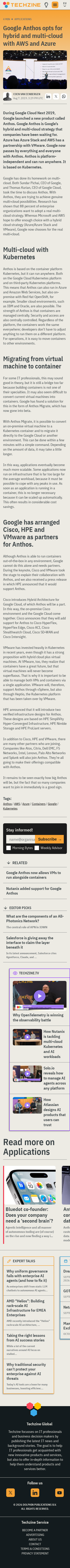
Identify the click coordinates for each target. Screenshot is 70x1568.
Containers (39, 804)
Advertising (35, 1535)
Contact (35, 1544)
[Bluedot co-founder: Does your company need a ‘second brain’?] (30, 1185)
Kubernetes (10, 808)
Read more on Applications (29, 1146)
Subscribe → (50, 839)
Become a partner (35, 1530)
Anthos (7, 804)
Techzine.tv (29, 973)
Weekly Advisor (51, 848)
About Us (35, 1539)
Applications (23, 19)
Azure (26, 804)
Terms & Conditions (35, 1549)
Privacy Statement (35, 1553)
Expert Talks (24, 1261)
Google (52, 804)
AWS (17, 804)
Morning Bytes (22, 848)
